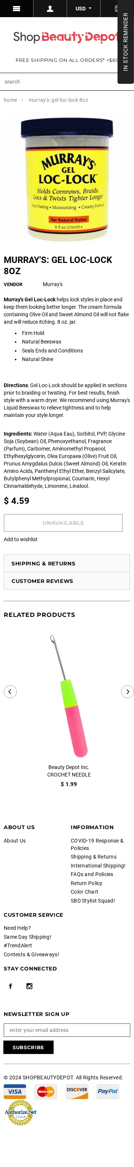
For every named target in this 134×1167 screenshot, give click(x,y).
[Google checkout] (20, 1112)
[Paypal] (108, 1091)
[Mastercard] (46, 1091)
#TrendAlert (18, 945)
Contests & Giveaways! (31, 954)
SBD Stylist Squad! (93, 901)
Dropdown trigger (50, 8)
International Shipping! (98, 866)
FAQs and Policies (92, 874)
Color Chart (84, 892)
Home (10, 100)
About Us (15, 841)
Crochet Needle (69, 775)
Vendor (13, 284)
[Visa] (15, 1091)
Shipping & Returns (44, 563)
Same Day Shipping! (27, 937)
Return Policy (87, 883)
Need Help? (17, 928)
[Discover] (77, 1091)
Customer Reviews (42, 581)
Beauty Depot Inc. (68, 767)
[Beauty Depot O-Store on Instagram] (29, 986)
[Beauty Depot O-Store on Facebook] (10, 986)
